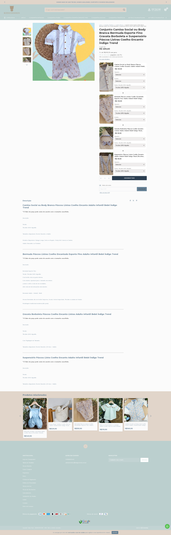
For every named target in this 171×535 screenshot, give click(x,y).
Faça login (158, 9)
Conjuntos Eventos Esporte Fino (76, 17)
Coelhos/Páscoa (119, 25)
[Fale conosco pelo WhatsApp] (167, 526)
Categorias (10, 17)
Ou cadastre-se (156, 10)
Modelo (116, 78)
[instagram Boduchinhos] (85, 446)
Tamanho (116, 72)
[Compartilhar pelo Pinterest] (136, 200)
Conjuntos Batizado (36, 17)
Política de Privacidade (29, 483)
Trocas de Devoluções (29, 489)
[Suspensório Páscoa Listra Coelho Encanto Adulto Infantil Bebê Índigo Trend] (106, 163)
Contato (25, 503)
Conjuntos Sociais (98, 17)
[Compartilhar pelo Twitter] (133, 200)
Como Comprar (27, 469)
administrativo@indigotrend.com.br (76, 462)
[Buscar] (124, 10)
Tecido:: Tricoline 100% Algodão (122, 110)
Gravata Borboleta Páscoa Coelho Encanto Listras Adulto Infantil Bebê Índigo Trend (128, 130)
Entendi (115, 532)
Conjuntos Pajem (54, 17)
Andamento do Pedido (29, 496)
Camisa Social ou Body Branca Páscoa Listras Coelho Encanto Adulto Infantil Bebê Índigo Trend (129, 65)
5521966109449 (70, 459)
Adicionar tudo (129, 178)
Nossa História (27, 466)
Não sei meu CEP (105, 192)
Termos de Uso (27, 486)
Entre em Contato (28, 506)
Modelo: (116, 117)
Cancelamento (27, 493)
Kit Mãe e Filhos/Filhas (157, 17)
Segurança (26, 472)
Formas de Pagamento (29, 479)
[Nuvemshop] (142, 528)
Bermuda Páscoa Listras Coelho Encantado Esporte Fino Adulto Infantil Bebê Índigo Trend (128, 98)
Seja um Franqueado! (29, 459)
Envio (24, 476)
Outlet (24, 499)
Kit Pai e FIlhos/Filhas (136, 17)
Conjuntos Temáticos (117, 17)
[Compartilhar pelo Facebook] (130, 200)
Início (23, 17)
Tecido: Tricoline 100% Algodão (122, 85)
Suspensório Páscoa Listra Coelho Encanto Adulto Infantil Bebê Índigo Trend (129, 155)
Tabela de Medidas (28, 462)
